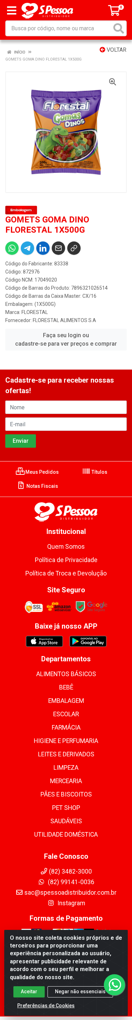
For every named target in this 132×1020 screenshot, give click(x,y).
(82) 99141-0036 (70, 882)
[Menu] (11, 10)
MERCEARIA (66, 781)
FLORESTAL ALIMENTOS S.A (64, 320)
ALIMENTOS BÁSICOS (66, 674)
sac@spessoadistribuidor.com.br (70, 892)
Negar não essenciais (80, 991)
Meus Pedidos (41, 472)
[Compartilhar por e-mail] (58, 248)
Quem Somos (66, 546)
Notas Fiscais (41, 486)
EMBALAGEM (66, 700)
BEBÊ (66, 687)
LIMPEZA (66, 767)
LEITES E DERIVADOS (66, 754)
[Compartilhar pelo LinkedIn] (43, 248)
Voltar (115, 49)
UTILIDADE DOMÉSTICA (66, 834)
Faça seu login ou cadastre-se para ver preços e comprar (66, 339)
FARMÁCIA (66, 727)
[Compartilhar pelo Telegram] (27, 248)
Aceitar (29, 991)
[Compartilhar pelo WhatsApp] (12, 248)
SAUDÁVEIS (66, 821)
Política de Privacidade (66, 559)
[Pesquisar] (118, 28)
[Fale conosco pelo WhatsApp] (114, 984)
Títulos (98, 472)
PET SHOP (66, 807)
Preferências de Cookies (46, 1005)
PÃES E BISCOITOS (66, 794)
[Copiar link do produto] (74, 248)
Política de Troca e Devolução (66, 573)
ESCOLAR (66, 714)
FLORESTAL (34, 312)
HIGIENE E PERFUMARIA (66, 740)
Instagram (70, 903)
